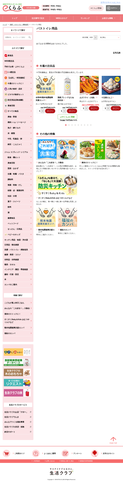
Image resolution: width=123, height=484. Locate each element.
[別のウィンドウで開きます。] (17, 365)
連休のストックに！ (12, 314)
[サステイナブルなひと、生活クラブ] (61, 474)
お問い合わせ (50, 461)
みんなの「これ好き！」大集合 (17, 308)
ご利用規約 (36, 461)
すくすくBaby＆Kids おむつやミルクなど (16, 320)
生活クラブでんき (16, 417)
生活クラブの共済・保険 (16, 427)
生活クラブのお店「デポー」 (16, 412)
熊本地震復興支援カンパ (14, 328)
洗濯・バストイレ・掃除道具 (19, 24)
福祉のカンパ (9, 333)
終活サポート (16, 432)
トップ (5, 24)
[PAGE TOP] (113, 440)
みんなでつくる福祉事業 (16, 422)
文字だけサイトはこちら (110, 2)
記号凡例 (116, 53)
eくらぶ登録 (96, 8)
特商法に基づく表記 (67, 461)
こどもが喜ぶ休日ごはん (14, 303)
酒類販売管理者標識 (86, 461)
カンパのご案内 (10, 284)
